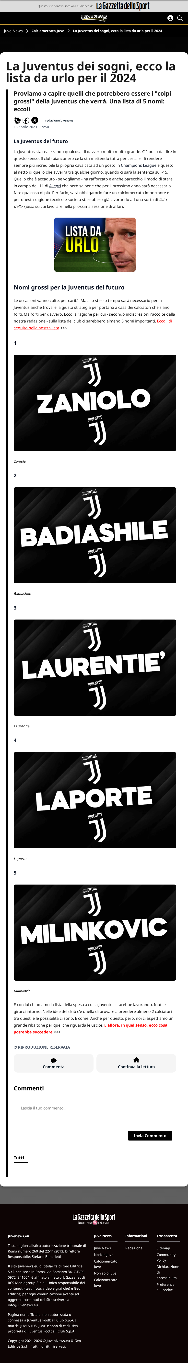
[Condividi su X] (34, 120)
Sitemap (163, 1248)
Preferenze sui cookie (166, 1287)
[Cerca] (180, 18)
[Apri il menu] (7, 18)
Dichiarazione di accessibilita (168, 1272)
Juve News (13, 30)
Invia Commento (150, 1135)
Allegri (55, 185)
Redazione (133, 1248)
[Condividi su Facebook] (26, 120)
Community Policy (166, 1257)
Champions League (138, 165)
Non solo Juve (105, 1273)
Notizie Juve (103, 1254)
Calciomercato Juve (48, 30)
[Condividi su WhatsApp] (17, 120)
